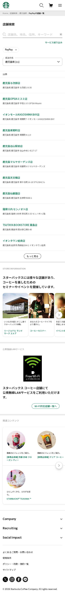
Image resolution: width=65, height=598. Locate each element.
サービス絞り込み (53, 42)
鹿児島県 (23, 13)
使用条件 (7, 557)
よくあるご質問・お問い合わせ (18, 552)
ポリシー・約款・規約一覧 (16, 563)
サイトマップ (9, 569)
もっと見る (32, 256)
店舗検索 (13, 13)
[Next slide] (59, 315)
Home (5, 13)
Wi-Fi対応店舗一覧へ (45, 406)
